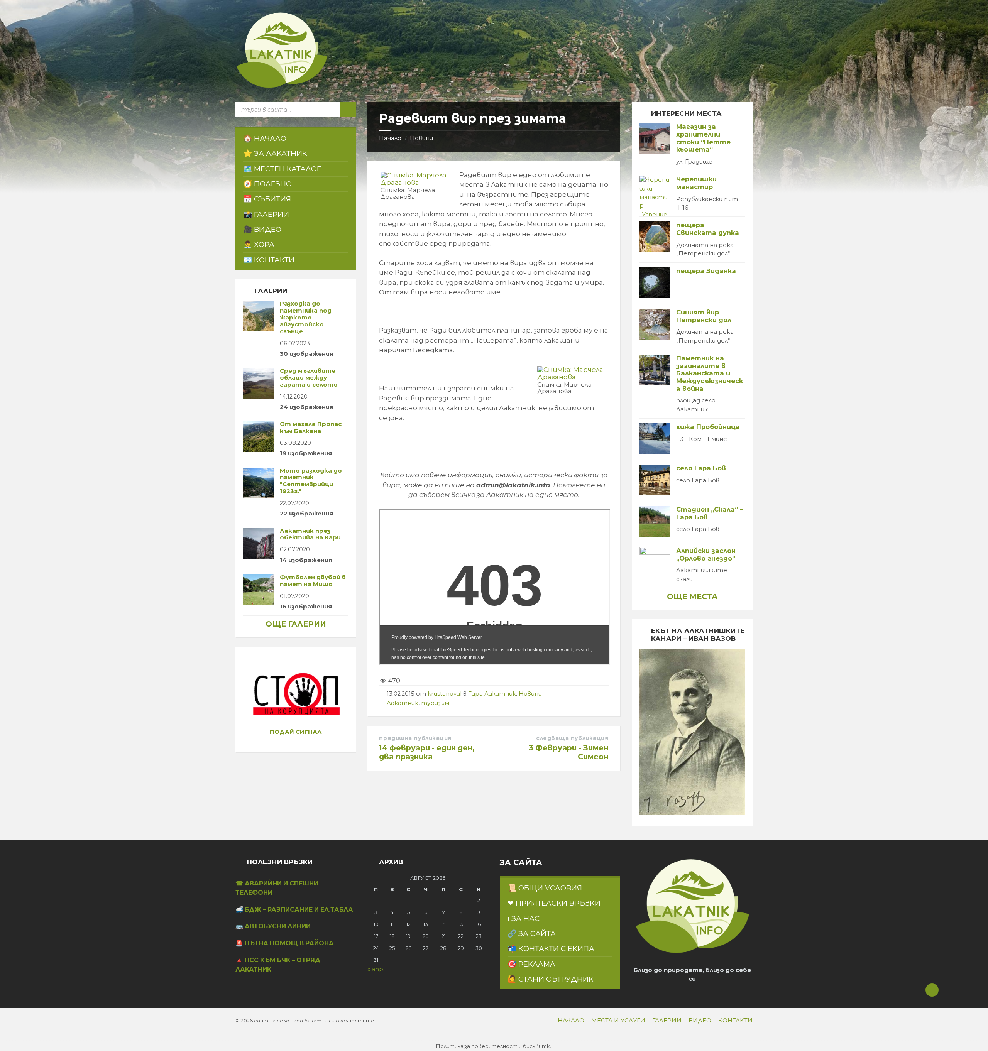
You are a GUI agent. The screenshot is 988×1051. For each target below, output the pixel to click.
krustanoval (445, 693)
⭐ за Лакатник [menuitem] (275, 153)
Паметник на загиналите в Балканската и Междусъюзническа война (709, 373)
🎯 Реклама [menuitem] (531, 964)
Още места (692, 596)
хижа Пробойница (708, 427)
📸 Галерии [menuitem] (266, 214)
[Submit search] (348, 109)
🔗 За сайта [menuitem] (532, 933)
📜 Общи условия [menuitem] (545, 888)
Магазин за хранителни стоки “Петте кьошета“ (703, 138)
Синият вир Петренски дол (703, 316)
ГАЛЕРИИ (667, 1020)
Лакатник (402, 703)
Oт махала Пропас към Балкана (311, 427)
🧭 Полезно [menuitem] (267, 183)
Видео (700, 1020)
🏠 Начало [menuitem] (264, 138)
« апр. (375, 969)
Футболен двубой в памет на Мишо (313, 581)
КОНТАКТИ (735, 1020)
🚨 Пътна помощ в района (284, 943)
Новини (421, 138)
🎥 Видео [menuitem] (262, 229)
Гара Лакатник (492, 693)
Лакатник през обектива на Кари (310, 534)
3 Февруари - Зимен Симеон (568, 752)
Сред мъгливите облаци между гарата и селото (309, 377)
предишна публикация (415, 738)
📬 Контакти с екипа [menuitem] (551, 948)
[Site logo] (281, 86)
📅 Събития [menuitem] (267, 198)
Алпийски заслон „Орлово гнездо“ (706, 554)
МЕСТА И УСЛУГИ (618, 1020)
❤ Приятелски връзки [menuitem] (554, 903)
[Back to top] (932, 990)
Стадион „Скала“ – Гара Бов (709, 513)
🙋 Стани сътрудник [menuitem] (551, 979)
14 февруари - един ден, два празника (427, 752)
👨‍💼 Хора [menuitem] (258, 244)
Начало (390, 138)
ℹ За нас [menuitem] (524, 918)
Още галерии (296, 624)
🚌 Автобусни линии (273, 926)
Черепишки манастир (696, 183)
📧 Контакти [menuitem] (268, 259)
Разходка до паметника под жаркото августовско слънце (306, 317)
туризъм (435, 703)
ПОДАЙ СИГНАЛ (296, 731)
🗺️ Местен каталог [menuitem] (282, 168)
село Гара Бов (701, 468)
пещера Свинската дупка (707, 229)
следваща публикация (572, 738)
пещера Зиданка (706, 271)
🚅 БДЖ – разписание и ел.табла (294, 909)
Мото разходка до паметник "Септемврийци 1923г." (311, 481)
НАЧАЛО (571, 1020)
